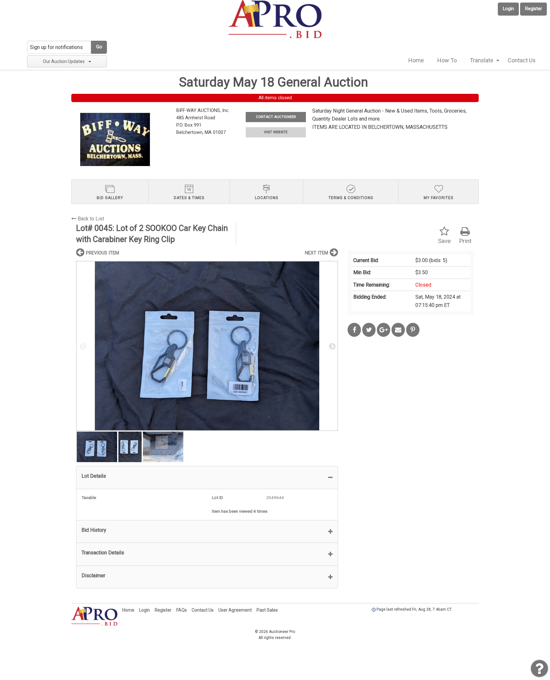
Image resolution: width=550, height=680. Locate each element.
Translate (481, 60)
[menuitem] (416, 60)
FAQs (181, 610)
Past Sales (267, 610)
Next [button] (331, 346)
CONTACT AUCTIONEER (276, 117)
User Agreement (235, 610)
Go (99, 47)
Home (416, 60)
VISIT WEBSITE (275, 132)
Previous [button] (82, 346)
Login (508, 8)
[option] (207, 346)
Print (465, 241)
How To (447, 60)
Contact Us (522, 60)
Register (533, 8)
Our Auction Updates (64, 61)
